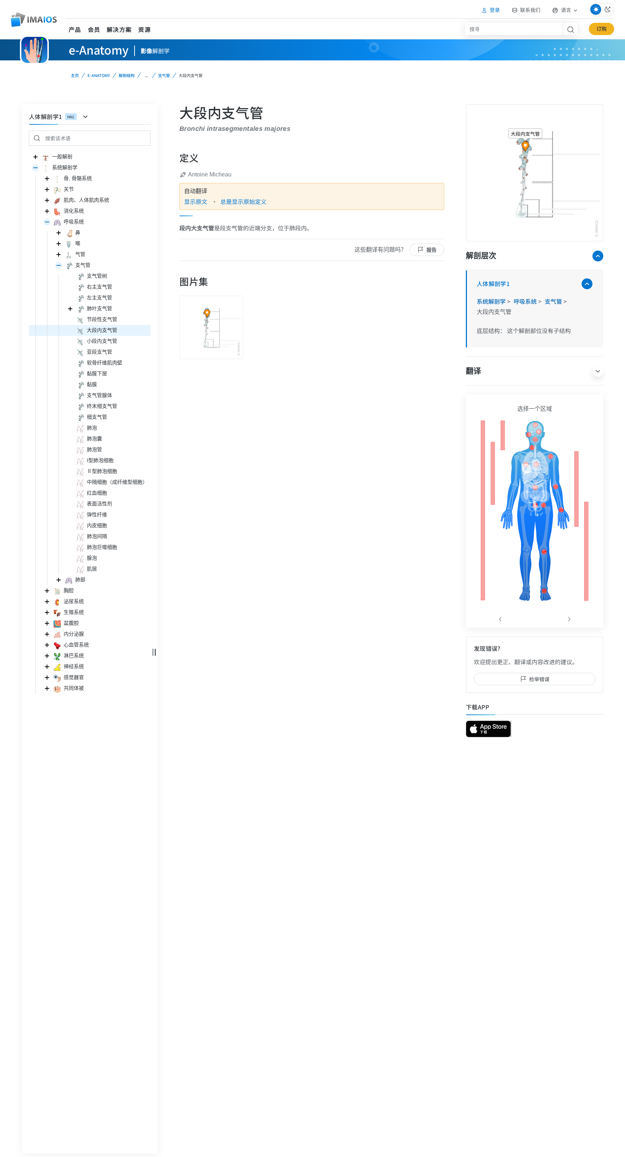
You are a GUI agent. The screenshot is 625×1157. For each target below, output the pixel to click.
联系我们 (529, 9)
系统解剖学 (492, 301)
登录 (494, 9)
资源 (144, 29)
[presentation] (500, 617)
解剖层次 (481, 255)
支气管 (164, 75)
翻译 (473, 371)
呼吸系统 (526, 301)
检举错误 (539, 679)
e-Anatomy (99, 75)
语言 (566, 9)
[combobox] (514, 29)
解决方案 (119, 29)
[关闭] (35, 157)
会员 (94, 29)
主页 (75, 75)
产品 (75, 29)
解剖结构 (127, 75)
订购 (601, 28)
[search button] (570, 29)
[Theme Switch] (601, 9)
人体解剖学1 (493, 283)
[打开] (35, 167)
